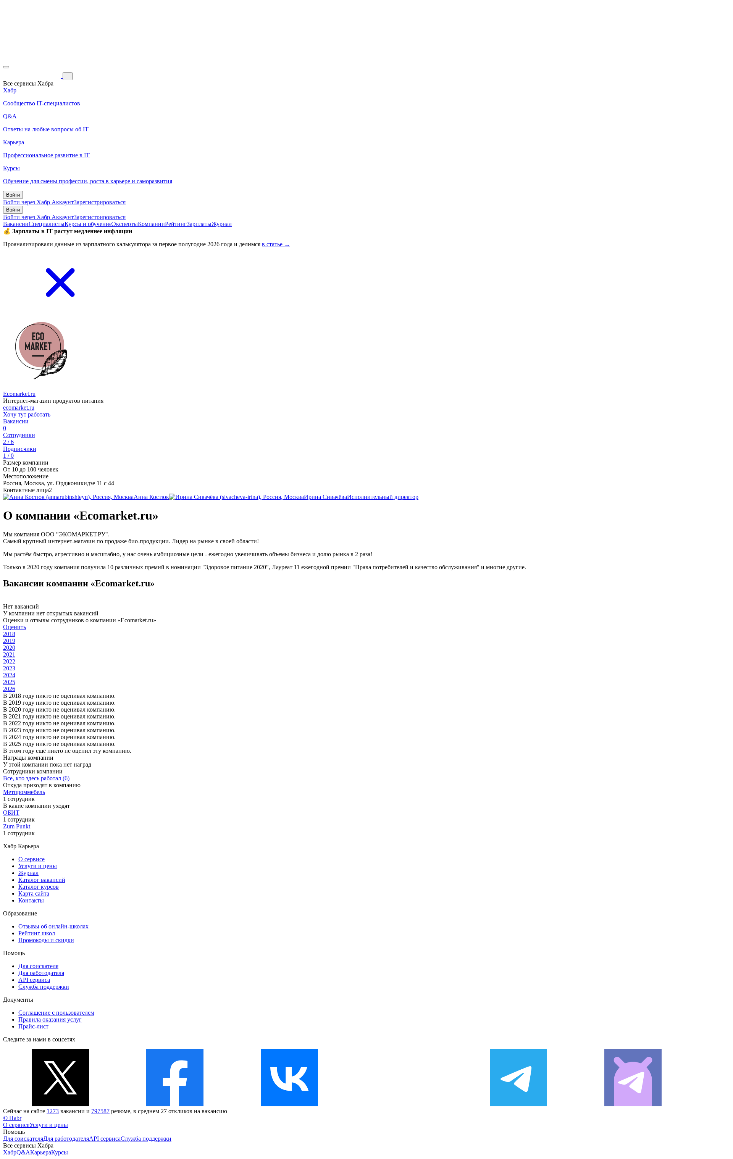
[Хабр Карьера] (33, 76)
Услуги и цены (37, 866)
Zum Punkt (16, 826)
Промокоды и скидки (46, 940)
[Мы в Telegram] (518, 1104)
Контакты (31, 900)
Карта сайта (33, 893)
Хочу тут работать (26, 414)
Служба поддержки (43, 986)
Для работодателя (41, 973)
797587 (100, 1111)
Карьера (40, 1152)
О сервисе (31, 859)
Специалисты (47, 224)
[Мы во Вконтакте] (289, 1104)
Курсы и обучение (88, 224)
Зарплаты (199, 224)
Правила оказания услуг (50, 1019)
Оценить (14, 627)
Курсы (59, 1152)
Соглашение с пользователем (56, 1012)
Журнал (222, 224)
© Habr (12, 1118)
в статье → (276, 244)
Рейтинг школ (36, 933)
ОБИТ (11, 812)
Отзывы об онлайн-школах (53, 926)
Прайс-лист (33, 1026)
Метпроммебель (24, 792)
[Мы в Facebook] (175, 1104)
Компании (151, 224)
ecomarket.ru (18, 407)
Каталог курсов (38, 886)
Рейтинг (176, 224)
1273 (53, 1111)
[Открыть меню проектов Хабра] (6, 67)
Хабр (9, 1152)
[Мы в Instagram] (404, 1104)
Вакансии (16, 224)
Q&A (23, 1152)
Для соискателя (38, 966)
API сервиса (34, 980)
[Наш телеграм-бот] (633, 1104)
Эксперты (125, 224)
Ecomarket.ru (19, 394)
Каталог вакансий (41, 880)
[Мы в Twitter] (60, 1104)
